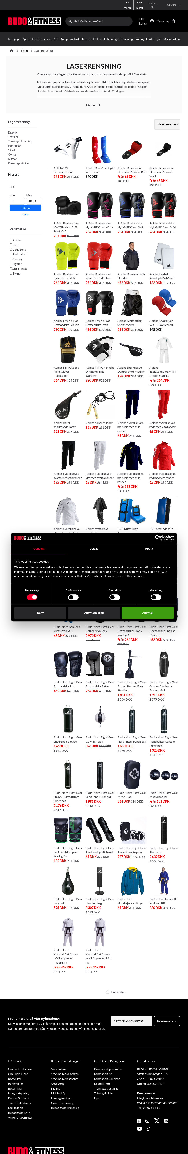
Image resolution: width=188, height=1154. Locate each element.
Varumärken (172, 39)
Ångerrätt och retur (20, 1117)
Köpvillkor (14, 1078)
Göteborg (57, 1083)
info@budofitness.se (150, 1098)
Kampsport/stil (49, 39)
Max (29, 195)
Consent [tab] (38, 548)
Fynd (159, 39)
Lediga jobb (15, 1107)
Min (12, 195)
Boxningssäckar (18, 163)
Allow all (147, 612)
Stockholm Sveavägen (65, 1073)
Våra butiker (59, 1069)
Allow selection (94, 612)
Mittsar (12, 159)
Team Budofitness (19, 1103)
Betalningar (15, 1088)
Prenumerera (167, 1021)
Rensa (25, 214)
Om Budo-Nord (18, 1073)
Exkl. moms (139, 5)
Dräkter (13, 132)
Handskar (14, 145)
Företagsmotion (61, 1098)
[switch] (73, 597)
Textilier (13, 137)
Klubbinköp (58, 1093)
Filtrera (25, 208)
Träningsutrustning (120, 39)
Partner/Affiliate (18, 1098)
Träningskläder (144, 39)
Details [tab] (94, 548)
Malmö (55, 1088)
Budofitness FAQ (19, 1112)
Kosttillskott (96, 39)
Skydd (12, 150)
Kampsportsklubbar (73, 39)
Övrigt (12, 154)
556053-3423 (155, 1083)
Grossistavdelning (62, 1103)
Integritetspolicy (94, 1028)
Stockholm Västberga (64, 1078)
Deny (40, 612)
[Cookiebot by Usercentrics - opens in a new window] (158, 538)
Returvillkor (15, 1083)
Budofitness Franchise (65, 1107)
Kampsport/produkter (23, 39)
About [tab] (149, 548)
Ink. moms (127, 5)
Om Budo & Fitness (20, 1069)
